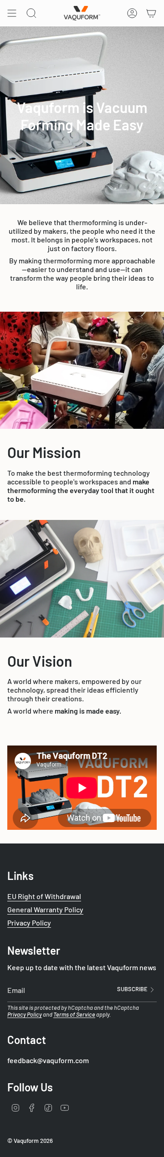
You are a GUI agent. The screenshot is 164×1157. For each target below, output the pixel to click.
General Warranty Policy (45, 909)
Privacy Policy (29, 922)
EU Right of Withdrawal (44, 896)
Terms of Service (74, 1014)
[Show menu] (12, 13)
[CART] (151, 13)
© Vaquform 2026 (30, 1140)
